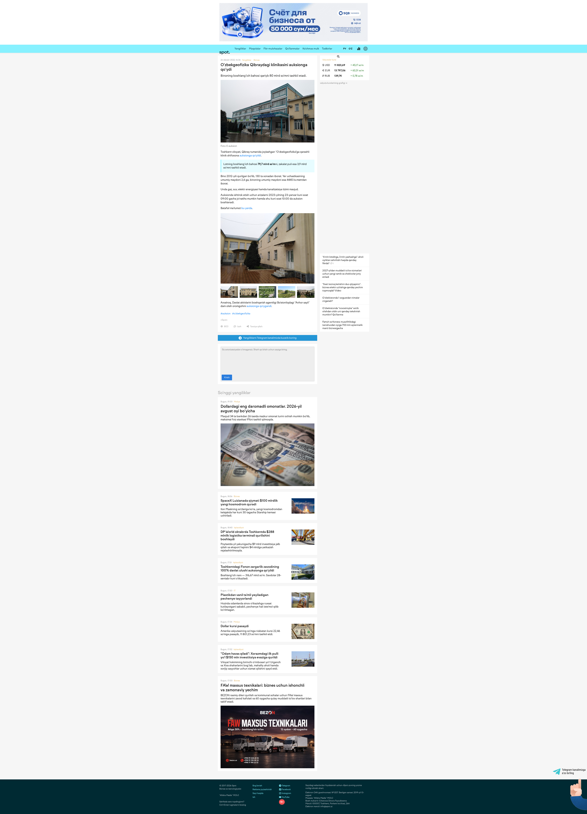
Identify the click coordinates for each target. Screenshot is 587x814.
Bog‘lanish (257, 785)
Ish (254, 797)
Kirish (227, 377)
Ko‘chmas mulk (311, 48)
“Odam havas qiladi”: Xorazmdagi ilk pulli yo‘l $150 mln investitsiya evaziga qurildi (249, 655)
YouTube (285, 797)
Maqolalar (255, 48)
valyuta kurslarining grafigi (333, 83)
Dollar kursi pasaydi (235, 626)
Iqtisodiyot (239, 527)
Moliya (237, 401)
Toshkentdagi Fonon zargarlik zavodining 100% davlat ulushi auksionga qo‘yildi (250, 568)
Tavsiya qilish (256, 326)
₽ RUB (326, 75)
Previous (222, 292)
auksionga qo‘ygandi (259, 306)
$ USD (326, 65)
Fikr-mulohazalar (273, 48)
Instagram (286, 793)
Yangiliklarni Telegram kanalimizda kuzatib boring (269, 337)
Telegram (285, 785)
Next (312, 292)
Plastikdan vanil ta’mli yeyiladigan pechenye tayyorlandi (244, 596)
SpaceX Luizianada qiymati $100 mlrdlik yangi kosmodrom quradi (249, 502)
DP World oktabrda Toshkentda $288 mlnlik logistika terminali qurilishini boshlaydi (247, 535)
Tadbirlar (327, 48)
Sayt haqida (258, 793)
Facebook (286, 789)
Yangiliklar (240, 48)
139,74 (338, 75)
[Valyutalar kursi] (358, 49)
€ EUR (326, 70)
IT (235, 590)
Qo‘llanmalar (292, 48)
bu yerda (246, 208)
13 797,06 (339, 70)
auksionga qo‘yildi (250, 155)
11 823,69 (339, 65)
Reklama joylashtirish (262, 789)
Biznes (237, 496)
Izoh (239, 326)
